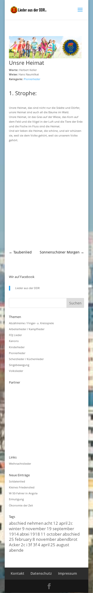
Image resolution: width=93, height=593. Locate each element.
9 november (34, 528)
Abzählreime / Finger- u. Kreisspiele (31, 323)
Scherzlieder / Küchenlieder (26, 359)
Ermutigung (16, 499)
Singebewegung (19, 365)
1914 (14, 534)
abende (16, 550)
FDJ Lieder (15, 335)
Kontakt (17, 573)
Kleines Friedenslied (21, 487)
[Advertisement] (46, 196)
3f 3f (32, 544)
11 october (51, 534)
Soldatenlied (17, 481)
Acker (14, 544)
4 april (44, 544)
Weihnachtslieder (20, 463)
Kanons (14, 341)
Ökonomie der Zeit (21, 505)
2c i (24, 544)
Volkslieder (16, 371)
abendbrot (67, 539)
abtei (24, 534)
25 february (20, 539)
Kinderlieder (17, 347)
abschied (71, 534)
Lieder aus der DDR (27, 288)
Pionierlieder (32, 79)
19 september (60, 528)
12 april (60, 523)
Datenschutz (41, 573)
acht (48, 523)
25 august (59, 544)
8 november (44, 539)
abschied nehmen (26, 523)
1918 (35, 534)
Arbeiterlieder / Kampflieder (26, 329)
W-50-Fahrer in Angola (23, 493)
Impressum (67, 573)
